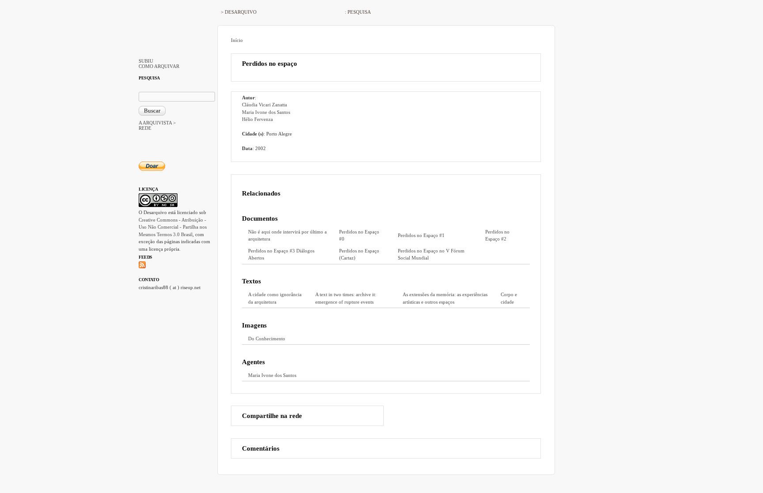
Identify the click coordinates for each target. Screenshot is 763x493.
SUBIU (146, 61)
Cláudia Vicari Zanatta (264, 104)
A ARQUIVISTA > (157, 122)
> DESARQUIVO (239, 12)
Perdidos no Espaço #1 (421, 235)
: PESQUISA (358, 12)
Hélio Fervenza (257, 119)
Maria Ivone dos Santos (266, 112)
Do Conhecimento (266, 338)
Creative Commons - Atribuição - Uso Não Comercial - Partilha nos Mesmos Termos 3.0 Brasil (173, 227)
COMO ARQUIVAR (159, 66)
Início (237, 40)
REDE (145, 128)
